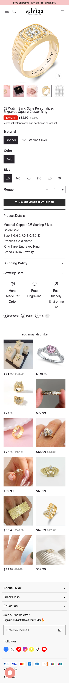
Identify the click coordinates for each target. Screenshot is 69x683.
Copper (11, 140)
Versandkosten (12, 123)
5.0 (8, 178)
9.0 (50, 178)
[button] (7, 11)
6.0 (18, 178)
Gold (9, 159)
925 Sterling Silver (34, 140)
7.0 (29, 178)
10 (59, 178)
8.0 (39, 178)
